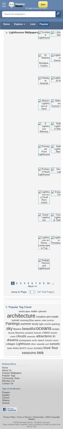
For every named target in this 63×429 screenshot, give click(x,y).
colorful (47, 324)
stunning (24, 320)
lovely (35, 324)
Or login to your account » (37, 8)
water (34, 311)
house (30, 348)
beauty (11, 333)
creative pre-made (47, 316)
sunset (15, 320)
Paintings (13, 324)
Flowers (6, 392)
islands (53, 333)
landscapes (24, 311)
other (33, 344)
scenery (38, 348)
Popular (44, 24)
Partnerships (38, 417)
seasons (31, 336)
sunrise (50, 320)
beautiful (28, 329)
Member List (8, 381)
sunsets (55, 344)
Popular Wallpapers (12, 373)
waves (37, 320)
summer (25, 324)
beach (41, 340)
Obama (5, 400)
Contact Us (7, 383)
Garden (5, 395)
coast (13, 336)
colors (46, 332)
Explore (18, 24)
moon (55, 340)
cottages (10, 344)
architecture (21, 316)
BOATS (22, 348)
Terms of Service (24, 417)
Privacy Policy (9, 417)
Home (6, 24)
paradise (29, 333)
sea (40, 352)
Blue (31, 320)
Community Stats (11, 378)
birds (9, 348)
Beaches (19, 332)
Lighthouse (23, 344)
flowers (17, 329)
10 (48, 283)
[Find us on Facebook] (9, 411)
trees (16, 348)
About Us (7, 370)
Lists (32, 24)
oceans (43, 328)
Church (5, 397)
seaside (40, 344)
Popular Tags (8, 375)
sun (47, 344)
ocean (55, 329)
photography (25, 340)
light (41, 324)
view (44, 320)
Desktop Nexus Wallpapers (17, 5)
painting (56, 324)
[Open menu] (4, 5)
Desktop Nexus (26, 422)
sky (9, 328)
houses (37, 332)
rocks (34, 340)
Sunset (5, 403)
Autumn (48, 340)
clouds (21, 336)
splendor (42, 311)
